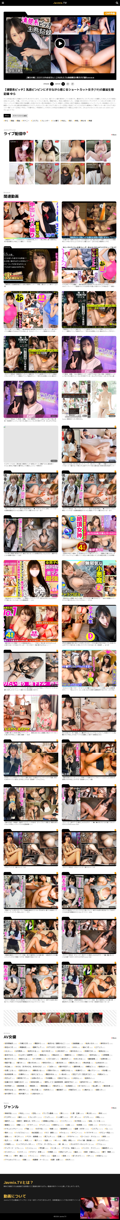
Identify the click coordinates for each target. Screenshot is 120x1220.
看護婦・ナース (41, 1160)
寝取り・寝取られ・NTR (28, 1121)
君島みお (57, 1055)
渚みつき (88, 1047)
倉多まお (62, 1063)
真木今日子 (65, 1066)
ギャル (64, 1132)
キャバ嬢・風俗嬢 (86, 1140)
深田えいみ (75, 1063)
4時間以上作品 (50, 1121)
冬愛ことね (10, 1070)
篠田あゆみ (51, 1074)
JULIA (9, 1051)
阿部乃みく (75, 1090)
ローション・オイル (90, 1136)
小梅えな (88, 1090)
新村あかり (107, 1043)
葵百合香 (108, 1086)
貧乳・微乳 (69, 1140)
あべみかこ (84, 1086)
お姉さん (58, 1125)
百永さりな (64, 1078)
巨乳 (37, 1113)
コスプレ (35, 121)
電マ (38, 1140)
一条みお (65, 1074)
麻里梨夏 (22, 1086)
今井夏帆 (51, 1078)
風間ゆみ (70, 1055)
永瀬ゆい (24, 1074)
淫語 (48, 1140)
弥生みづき (11, 1047)
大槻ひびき (26, 1043)
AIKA (76, 1047)
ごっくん (31, 1148)
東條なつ (91, 1066)
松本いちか (92, 1043)
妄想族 (82, 1125)
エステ (22, 1152)
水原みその (37, 1078)
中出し (64, 121)
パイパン (105, 1125)
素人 (70, 121)
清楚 (26, 1160)
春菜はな (45, 1055)
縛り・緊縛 (109, 1152)
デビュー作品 (107, 1132)
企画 (70, 1125)
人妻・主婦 (77, 1113)
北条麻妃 (71, 1086)
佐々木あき (48, 1051)
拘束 (106, 1136)
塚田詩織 (46, 1086)
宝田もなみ (25, 1070)
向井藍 (107, 1070)
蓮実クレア (39, 1047)
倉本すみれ (10, 1055)
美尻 (28, 1140)
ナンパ (45, 1125)
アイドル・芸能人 (71, 1148)
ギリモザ (103, 1140)
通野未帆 (78, 1066)
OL (109, 1129)
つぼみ (53, 1066)
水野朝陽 (107, 1055)
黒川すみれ (34, 1063)
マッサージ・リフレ (14, 1148)
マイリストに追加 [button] (21, 116)
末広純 (9, 1066)
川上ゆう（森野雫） (28, 1055)
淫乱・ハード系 (97, 1121)
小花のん (77, 1078)
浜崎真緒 (78, 1043)
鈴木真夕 (24, 1093)
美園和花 (25, 1047)
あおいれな (80, 1059)
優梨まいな (39, 1070)
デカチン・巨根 (37, 1152)
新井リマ (99, 1082)
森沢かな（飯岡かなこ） (59, 1043)
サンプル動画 (50, 1113)
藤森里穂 (93, 1059)
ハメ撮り (55, 121)
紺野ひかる (67, 1070)
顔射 (21, 1125)
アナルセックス (12, 1160)
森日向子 (66, 1059)
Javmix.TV (62, 1216)
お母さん (102, 1156)
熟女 (103, 1113)
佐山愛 (97, 1086)
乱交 (8, 1140)
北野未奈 (106, 1059)
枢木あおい (76, 1051)
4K (58, 1140)
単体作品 (11, 1113)
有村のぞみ (48, 1063)
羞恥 (8, 1136)
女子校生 (80, 1121)
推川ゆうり (10, 1059)
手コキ (19, 1136)
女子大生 (41, 1129)
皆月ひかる (33, 1051)
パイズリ (66, 1121)
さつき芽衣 (39, 1059)
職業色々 (107, 1148)
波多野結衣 (11, 1043)
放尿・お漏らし (92, 1152)
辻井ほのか (101, 1063)
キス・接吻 (51, 1132)
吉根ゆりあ (90, 1051)
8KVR (70, 1160)
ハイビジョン (22, 1132)
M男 (8, 1156)
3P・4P (76, 1117)
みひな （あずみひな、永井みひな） (31, 1066)
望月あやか (86, 1082)
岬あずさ (24, 1090)
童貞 (78, 1152)
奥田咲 (34, 1086)
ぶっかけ (10, 1152)
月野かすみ (53, 1070)
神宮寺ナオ (23, 1078)
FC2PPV (10, 1117)
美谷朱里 (88, 1063)
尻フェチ (50, 1136)
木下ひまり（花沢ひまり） (58, 1047)
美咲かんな (25, 1059)
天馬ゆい (82, 1055)
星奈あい (90, 1078)
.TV (60, 3)
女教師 (52, 1152)
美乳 (76, 121)
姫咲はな (104, 1051)
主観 (61, 1136)
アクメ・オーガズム (47, 1144)
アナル (101, 1144)
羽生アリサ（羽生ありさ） (84, 1074)
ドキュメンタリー (14, 1129)
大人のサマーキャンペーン (82, 1144)
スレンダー (45, 121)
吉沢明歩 (10, 1086)
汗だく (45, 1156)
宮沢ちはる (10, 1090)
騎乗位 (10, 1125)
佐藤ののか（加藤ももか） (16, 1082)
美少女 (83, 121)
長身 (66, 1156)
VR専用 (9, 1144)
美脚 (90, 121)
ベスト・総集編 (34, 1136)
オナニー (26, 121)
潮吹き (10, 1121)
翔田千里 (10, 1063)
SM (91, 1156)
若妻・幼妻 (57, 1160)
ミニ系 (55, 1148)
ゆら (6, 121)
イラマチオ (91, 1132)
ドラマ (33, 1125)
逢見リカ (101, 1090)
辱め (9, 1132)
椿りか (21, 1063)
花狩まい (49, 1090)
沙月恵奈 (20, 1051)
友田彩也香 (36, 1082)
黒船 (12, 121)
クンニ (34, 1156)
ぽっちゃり (79, 1156)
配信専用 (66, 1129)
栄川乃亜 (36, 1090)
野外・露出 (21, 1156)
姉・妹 (63, 1144)
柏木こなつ (37, 1074)
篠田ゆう (40, 1043)
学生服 (44, 1148)
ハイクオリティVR (26, 1144)
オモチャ (73, 1136)
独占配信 (37, 1132)
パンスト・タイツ (91, 1148)
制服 (54, 1129)
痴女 (22, 1117)
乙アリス (100, 1047)
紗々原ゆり (10, 1093)
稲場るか (104, 1066)
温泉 (56, 1156)
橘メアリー (94, 1070)
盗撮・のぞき (82, 1129)
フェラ (49, 1117)
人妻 (18, 1140)
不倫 (29, 1129)
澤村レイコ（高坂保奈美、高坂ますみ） (61, 1082)
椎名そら (58, 1086)
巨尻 (93, 1125)
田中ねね (95, 1055)
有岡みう (103, 1074)
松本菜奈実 (10, 1074)
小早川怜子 (62, 1051)
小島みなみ (37, 1093)
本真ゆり (81, 1070)
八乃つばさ (53, 1059)
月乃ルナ (10, 1078)
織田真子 (62, 1090)
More (114, 135)
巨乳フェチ (66, 1152)
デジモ (89, 1117)
